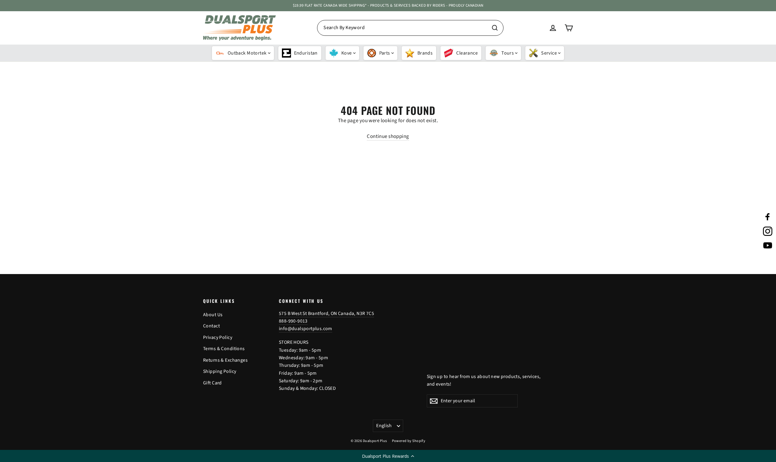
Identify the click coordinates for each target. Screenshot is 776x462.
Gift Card (212, 383)
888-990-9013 (293, 321)
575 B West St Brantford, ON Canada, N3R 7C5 (326, 313)
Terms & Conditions (224, 348)
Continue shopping (388, 136)
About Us (212, 314)
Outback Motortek (247, 53)
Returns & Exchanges (225, 360)
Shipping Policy (219, 371)
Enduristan (306, 53)
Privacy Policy (217, 337)
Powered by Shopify (409, 441)
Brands (425, 53)
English (384, 425)
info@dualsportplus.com (305, 328)
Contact (211, 326)
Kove (346, 53)
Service (549, 53)
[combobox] (410, 28)
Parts (384, 53)
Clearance (467, 53)
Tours (507, 53)
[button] (388, 456)
